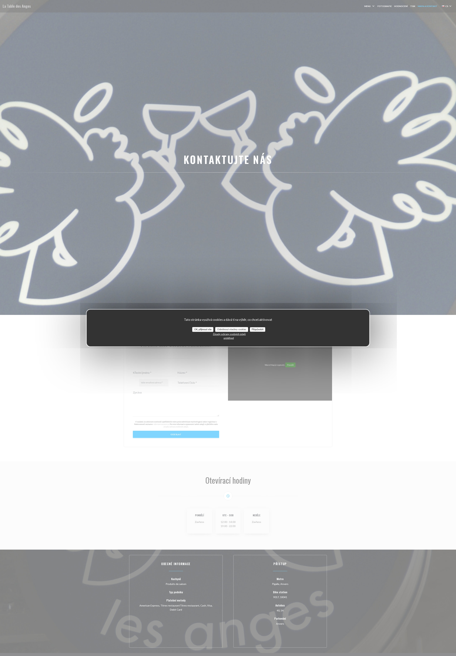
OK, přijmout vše (202, 329)
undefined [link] (229, 338)
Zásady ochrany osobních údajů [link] (229, 334)
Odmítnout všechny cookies (231, 329)
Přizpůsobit (257, 329)
